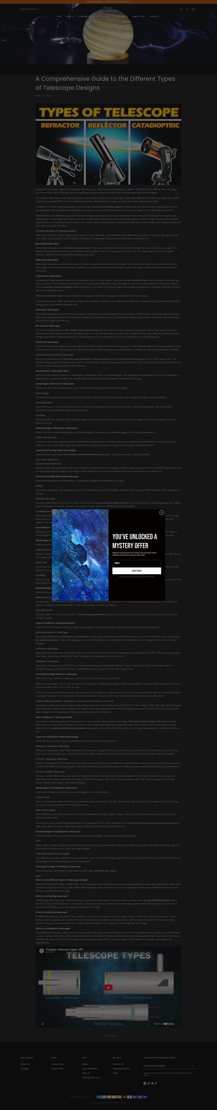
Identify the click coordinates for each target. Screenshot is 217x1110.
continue (137, 570)
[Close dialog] (162, 512)
